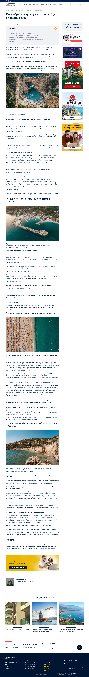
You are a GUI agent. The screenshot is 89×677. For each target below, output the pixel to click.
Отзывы (55, 4)
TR (18, 1)
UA (40, 1)
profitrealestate (70, 663)
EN (69, 1)
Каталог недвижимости (33, 4)
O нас (25, 4)
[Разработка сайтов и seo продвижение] (72, 674)
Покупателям (43, 4)
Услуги (6, 664)
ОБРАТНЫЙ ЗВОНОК (78, 4)
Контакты (61, 4)
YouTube (48, 664)
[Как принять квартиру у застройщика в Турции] (17, 613)
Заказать (72, 117)
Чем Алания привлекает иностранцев (20, 33)
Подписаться (76, 40)
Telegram (48, 670)
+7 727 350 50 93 (31, 664)
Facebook (49, 662)
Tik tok (48, 668)
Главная (19, 4)
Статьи (49, 4)
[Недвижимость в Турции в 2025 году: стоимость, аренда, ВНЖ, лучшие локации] (71, 613)
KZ (29, 1)
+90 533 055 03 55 (31, 662)
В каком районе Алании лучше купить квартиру (23, 37)
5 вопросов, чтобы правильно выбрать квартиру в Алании (26, 39)
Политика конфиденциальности (41, 674)
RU (52, 1)
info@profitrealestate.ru (78, 1)
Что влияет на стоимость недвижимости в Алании (23, 35)
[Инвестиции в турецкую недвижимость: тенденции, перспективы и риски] (44, 613)
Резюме (11, 41)
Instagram (49, 666)
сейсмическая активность (20, 123)
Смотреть (73, 86)
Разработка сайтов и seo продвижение (61, 674)
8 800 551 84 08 (30, 668)
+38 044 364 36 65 (31, 666)
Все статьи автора (20, 584)
